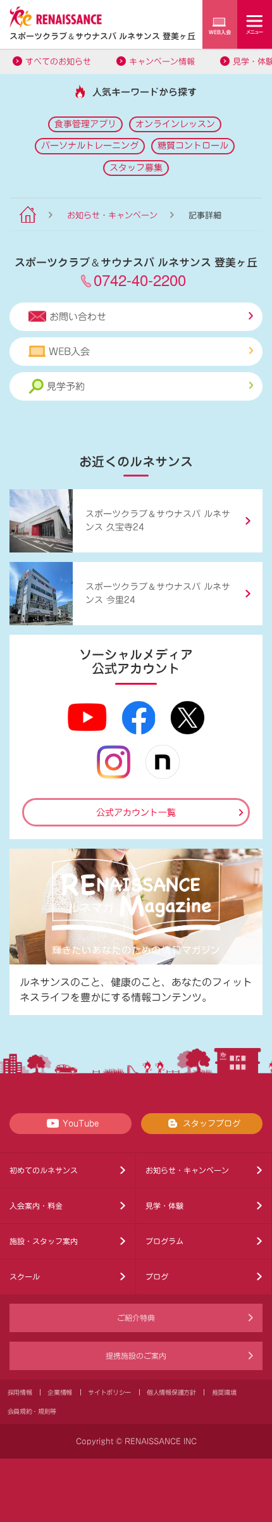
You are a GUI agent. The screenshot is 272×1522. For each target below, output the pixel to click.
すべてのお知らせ (58, 62)
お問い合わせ (77, 316)
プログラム (164, 1241)
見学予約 (66, 386)
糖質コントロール (193, 145)
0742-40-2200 (140, 279)
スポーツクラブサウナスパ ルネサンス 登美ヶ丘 (102, 36)
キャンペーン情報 (162, 62)
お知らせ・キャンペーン (112, 215)
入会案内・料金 (36, 1205)
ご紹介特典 (136, 1317)
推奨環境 (224, 1392)
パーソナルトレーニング (90, 145)
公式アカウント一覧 (136, 812)
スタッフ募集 (136, 167)
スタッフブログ (211, 1124)
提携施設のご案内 (136, 1355)
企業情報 (59, 1392)
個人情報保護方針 (171, 1392)
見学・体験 (164, 1205)
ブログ (156, 1276)
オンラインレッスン (175, 124)
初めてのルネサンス (43, 1170)
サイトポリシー (109, 1392)
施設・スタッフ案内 (43, 1241)
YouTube (81, 1124)
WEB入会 (69, 351)
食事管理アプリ (85, 124)
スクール (24, 1276)
